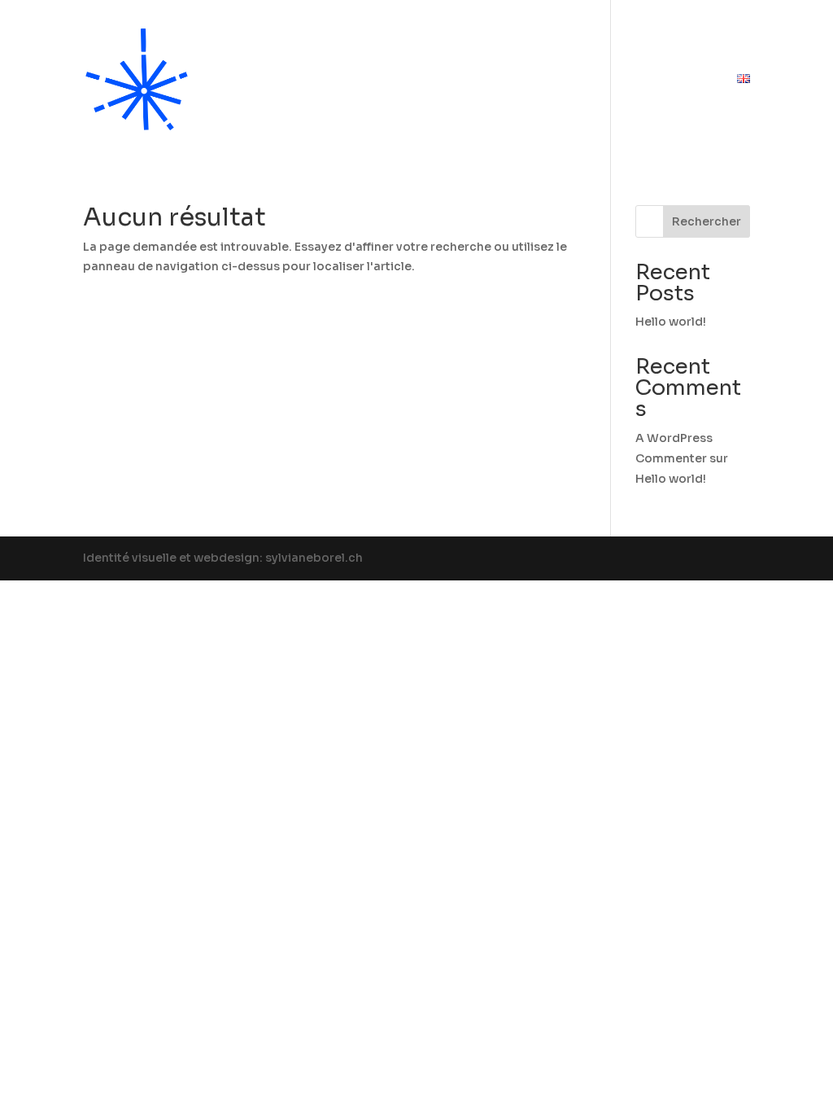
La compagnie (348, 80)
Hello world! (670, 321)
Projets (579, 80)
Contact (682, 80)
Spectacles (466, 80)
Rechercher (706, 221)
